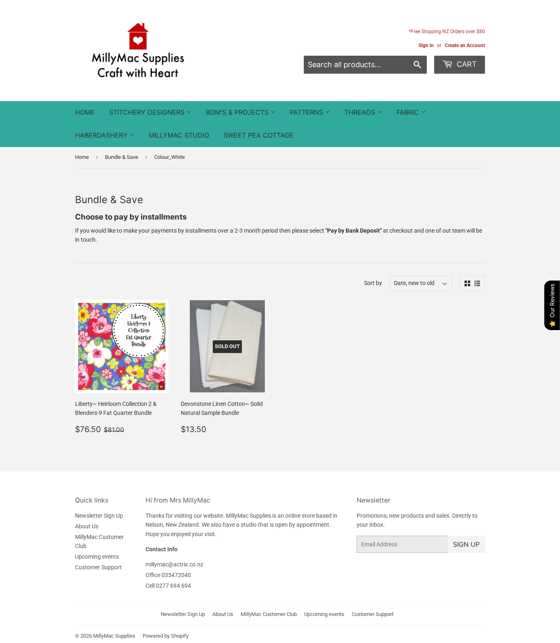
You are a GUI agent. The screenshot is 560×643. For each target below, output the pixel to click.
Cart (466, 64)
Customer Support (98, 567)
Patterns (307, 112)
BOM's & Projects (238, 112)
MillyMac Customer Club (269, 614)
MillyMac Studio (179, 135)
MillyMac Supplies (114, 636)
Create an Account (465, 45)
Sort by (373, 283)
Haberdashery (102, 135)
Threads (360, 112)
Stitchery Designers (148, 112)
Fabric (408, 112)
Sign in (426, 45)
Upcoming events (97, 556)
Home (85, 112)
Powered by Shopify (166, 636)
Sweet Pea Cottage (258, 135)
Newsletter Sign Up (99, 515)
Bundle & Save (121, 157)
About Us (86, 526)
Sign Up (466, 544)
